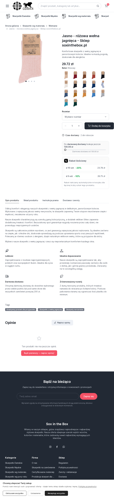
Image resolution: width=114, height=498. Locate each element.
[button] (26, 81)
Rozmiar (66, 111)
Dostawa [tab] (71, 200)
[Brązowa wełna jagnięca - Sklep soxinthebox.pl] (84, 75)
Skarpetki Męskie (13, 467)
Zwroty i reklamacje (68, 472)
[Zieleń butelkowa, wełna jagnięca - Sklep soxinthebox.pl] (75, 103)
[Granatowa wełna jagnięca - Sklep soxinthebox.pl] (84, 84)
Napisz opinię (63, 322)
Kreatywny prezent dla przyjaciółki (21, 309)
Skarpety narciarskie (74, 309)
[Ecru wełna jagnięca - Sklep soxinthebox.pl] (66, 84)
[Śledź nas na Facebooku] (57, 447)
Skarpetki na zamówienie (43, 467)
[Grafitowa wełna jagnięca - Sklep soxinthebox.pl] (75, 84)
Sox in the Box (57, 424)
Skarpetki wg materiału (34, 26)
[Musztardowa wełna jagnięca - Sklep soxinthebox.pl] (84, 93)
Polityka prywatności (68, 467)
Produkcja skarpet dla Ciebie (43, 476)
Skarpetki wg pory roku (16, 476)
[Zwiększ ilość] (78, 126)
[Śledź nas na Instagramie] (50, 447)
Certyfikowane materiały (43, 472)
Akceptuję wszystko (56, 493)
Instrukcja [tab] (50, 200)
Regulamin (63, 463)
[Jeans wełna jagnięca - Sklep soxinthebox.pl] (66, 93)
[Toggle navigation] (7, 5)
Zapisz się (88, 396)
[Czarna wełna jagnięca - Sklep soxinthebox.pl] (103, 75)
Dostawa (63, 476)
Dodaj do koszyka (101, 125)
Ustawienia (35, 493)
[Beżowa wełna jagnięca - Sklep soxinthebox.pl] (66, 75)
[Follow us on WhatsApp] (63, 447)
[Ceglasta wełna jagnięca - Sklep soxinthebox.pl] (93, 75)
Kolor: (68, 68)
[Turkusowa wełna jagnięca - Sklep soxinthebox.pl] (66, 103)
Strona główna (12, 26)
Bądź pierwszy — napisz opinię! (39, 353)
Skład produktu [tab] (30, 200)
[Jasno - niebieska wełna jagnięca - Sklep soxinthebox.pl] (103, 84)
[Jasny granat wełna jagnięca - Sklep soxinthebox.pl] (93, 84)
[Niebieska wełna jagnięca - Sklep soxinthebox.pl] (93, 93)
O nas (34, 463)
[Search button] (98, 6)
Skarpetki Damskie (13, 463)
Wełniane (53, 26)
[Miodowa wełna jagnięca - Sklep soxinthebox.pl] (75, 93)
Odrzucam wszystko (14, 493)
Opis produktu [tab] (12, 200)
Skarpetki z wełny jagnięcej (51, 309)
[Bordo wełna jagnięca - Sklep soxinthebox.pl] (75, 75)
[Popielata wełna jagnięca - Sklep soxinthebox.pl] (103, 93)
